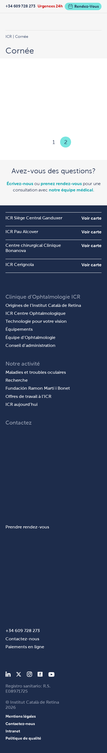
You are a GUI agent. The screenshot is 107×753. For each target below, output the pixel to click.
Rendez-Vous (86, 6)
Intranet (12, 731)
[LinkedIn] (8, 675)
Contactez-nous (22, 638)
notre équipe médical (71, 190)
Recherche (16, 380)
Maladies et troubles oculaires (35, 372)
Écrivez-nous (20, 183)
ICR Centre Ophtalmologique (35, 313)
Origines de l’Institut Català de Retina (43, 305)
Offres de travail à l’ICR (28, 396)
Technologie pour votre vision (36, 321)
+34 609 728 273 (20, 6)
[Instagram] (29, 675)
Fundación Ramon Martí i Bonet (37, 388)
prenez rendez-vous (61, 183)
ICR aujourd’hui (21, 404)
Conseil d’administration (30, 345)
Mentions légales (20, 716)
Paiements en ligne (24, 646)
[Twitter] (18, 675)
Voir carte (91, 218)
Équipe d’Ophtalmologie (30, 337)
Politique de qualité (23, 738)
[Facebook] (40, 675)
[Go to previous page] (41, 142)
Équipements (19, 329)
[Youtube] (51, 675)
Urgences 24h (50, 6)
